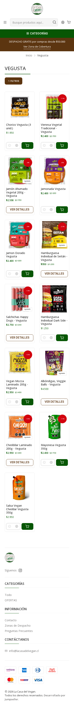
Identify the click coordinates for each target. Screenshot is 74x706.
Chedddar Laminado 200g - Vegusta (19, 446)
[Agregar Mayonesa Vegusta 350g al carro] (62, 462)
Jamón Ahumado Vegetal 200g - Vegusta (17, 192)
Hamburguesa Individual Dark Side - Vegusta (54, 320)
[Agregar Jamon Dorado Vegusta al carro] (27, 273)
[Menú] (5, 22)
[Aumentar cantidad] (16, 145)
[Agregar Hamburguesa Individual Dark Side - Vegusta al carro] (62, 337)
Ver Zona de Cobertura (37, 46)
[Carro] (69, 22)
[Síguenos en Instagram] (20, 570)
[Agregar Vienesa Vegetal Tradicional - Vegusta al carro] (62, 145)
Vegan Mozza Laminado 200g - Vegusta (17, 384)
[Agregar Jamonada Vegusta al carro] (62, 209)
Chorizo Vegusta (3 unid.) (18, 126)
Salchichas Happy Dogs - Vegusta (17, 318)
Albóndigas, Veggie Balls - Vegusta (53, 382)
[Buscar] (54, 22)
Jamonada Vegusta (53, 189)
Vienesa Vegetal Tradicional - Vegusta (51, 128)
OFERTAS (11, 600)
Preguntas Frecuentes (19, 631)
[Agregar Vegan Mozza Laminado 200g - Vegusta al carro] (27, 402)
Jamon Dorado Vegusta (15, 254)
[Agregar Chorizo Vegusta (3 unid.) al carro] (27, 145)
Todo (8, 595)
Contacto (11, 620)
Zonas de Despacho (18, 625)
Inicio (29, 55)
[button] (13, 81)
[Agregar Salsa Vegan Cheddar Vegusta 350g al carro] (27, 526)
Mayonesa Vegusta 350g (53, 446)
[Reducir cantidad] (9, 145)
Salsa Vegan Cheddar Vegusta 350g (17, 509)
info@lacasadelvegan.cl (24, 651)
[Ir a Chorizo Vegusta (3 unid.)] (19, 106)
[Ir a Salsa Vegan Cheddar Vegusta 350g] (19, 487)
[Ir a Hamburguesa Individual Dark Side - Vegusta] (54, 299)
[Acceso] (63, 22)
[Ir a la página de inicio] (37, 9)
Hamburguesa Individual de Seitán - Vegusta (54, 256)
